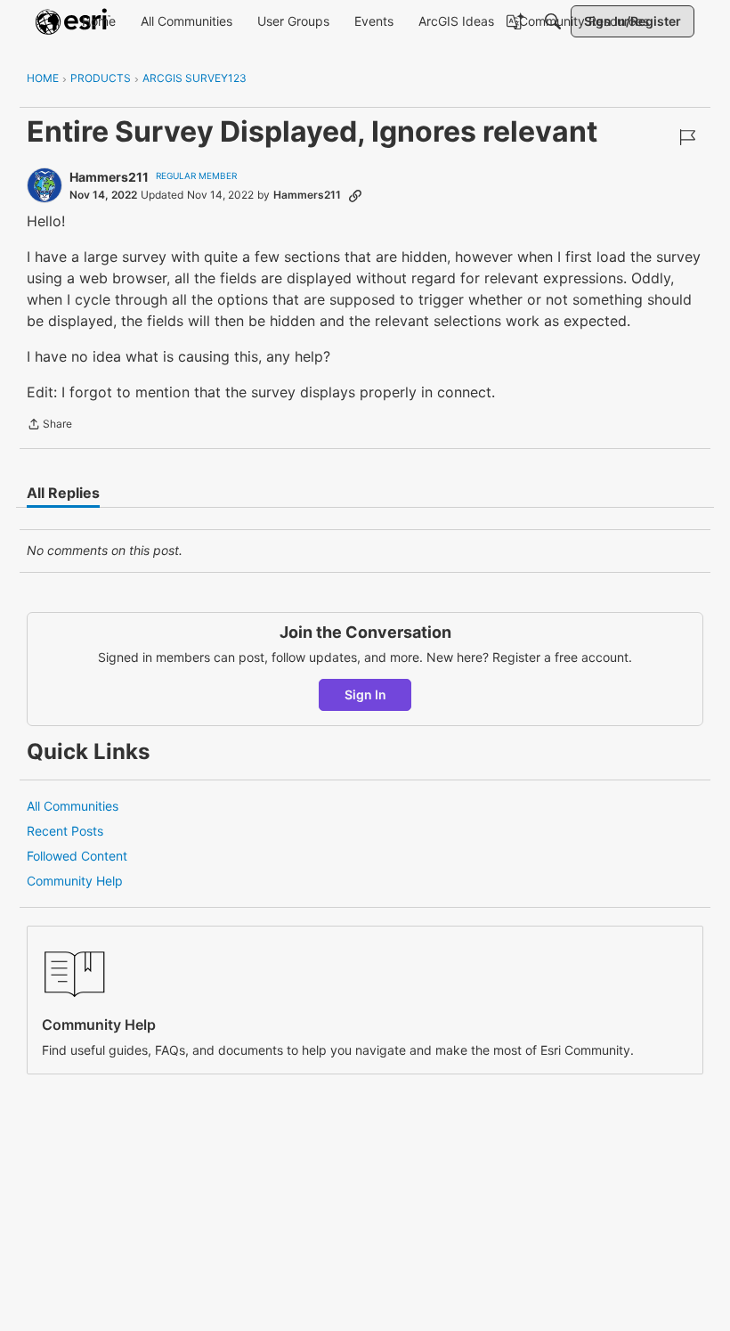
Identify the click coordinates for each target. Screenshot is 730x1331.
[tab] (63, 493)
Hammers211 (109, 176)
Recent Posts (65, 830)
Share (49, 426)
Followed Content (77, 855)
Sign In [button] (365, 694)
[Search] (553, 21)
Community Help (75, 880)
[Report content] (687, 137)
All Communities (72, 805)
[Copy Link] (355, 195)
